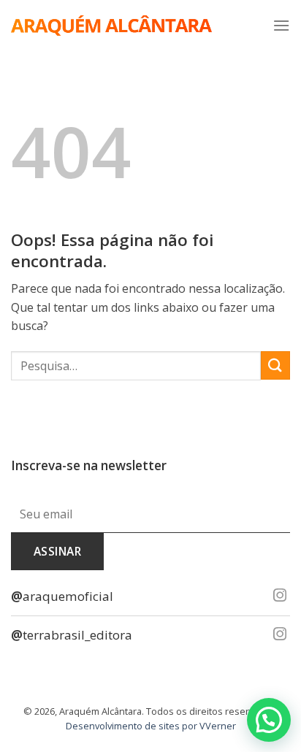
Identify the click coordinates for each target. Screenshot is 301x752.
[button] (269, 720)
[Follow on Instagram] (279, 596)
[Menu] (281, 25)
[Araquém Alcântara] (111, 26)
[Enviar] (275, 365)
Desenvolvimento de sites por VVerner (151, 725)
